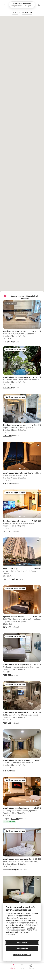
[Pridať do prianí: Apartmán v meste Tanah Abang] (38, 732)
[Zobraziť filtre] (38, 4)
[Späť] (5, 4)
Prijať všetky (22, 943)
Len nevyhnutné (22, 949)
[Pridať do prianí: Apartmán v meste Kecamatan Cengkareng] (38, 684)
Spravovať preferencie (22, 955)
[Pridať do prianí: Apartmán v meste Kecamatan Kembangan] (38, 349)
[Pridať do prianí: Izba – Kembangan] (38, 540)
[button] (7, 342)
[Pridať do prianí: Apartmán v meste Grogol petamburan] (38, 636)
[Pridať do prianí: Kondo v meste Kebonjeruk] (38, 492)
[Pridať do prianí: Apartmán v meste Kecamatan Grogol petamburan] (38, 831)
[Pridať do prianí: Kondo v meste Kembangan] (38, 303)
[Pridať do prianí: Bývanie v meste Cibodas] (38, 588)
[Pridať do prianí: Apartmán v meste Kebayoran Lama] (38, 445)
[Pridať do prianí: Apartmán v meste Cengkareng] (38, 780)
